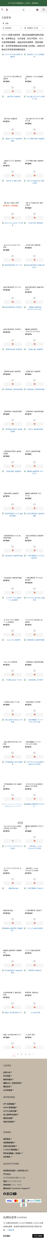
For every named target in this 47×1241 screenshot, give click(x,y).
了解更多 (10, 1230)
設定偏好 (6, 1236)
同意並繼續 (38, 1236)
